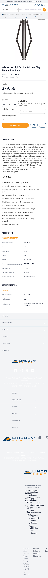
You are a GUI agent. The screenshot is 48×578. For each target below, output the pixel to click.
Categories (11, 14)
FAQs (38, 518)
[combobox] (24, 9)
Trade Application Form (40, 505)
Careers (39, 513)
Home (4, 14)
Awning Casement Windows (35, 14)
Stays (5, 17)
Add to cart (17, 125)
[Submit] (44, 9)
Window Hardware (20, 14)
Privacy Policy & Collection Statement (20, 378)
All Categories (5, 9)
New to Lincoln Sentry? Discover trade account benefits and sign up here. (24, 1)
